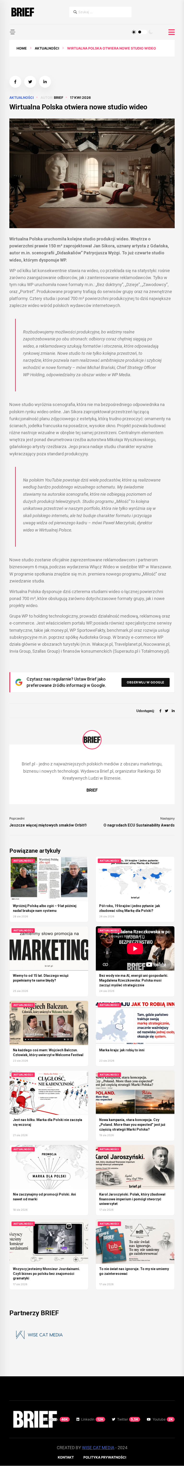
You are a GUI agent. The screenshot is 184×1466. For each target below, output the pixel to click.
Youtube (163, 1419)
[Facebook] (160, 710)
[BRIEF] (22, 12)
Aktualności (47, 48)
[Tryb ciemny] (151, 32)
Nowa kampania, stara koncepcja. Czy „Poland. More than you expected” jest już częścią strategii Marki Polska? (132, 1124)
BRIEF (58, 97)
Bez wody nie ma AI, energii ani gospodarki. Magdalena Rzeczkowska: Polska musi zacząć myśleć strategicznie (133, 980)
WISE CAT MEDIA (98, 1447)
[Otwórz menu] (171, 32)
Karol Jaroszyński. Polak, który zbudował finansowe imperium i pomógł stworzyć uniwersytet (132, 1199)
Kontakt (66, 1457)
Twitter (127, 1419)
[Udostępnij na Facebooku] (15, 82)
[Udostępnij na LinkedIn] (45, 82)
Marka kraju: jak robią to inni (121, 1050)
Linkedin (92, 1419)
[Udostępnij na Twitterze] (30, 82)
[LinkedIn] (173, 710)
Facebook (55, 1419)
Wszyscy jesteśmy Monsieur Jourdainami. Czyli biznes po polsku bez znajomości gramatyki (46, 1273)
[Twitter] (166, 710)
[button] (12, 32)
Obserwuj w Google (145, 682)
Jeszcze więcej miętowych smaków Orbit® (48, 825)
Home (22, 48)
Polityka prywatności (104, 1457)
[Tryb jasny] (134, 32)
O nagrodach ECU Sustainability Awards (139, 825)
